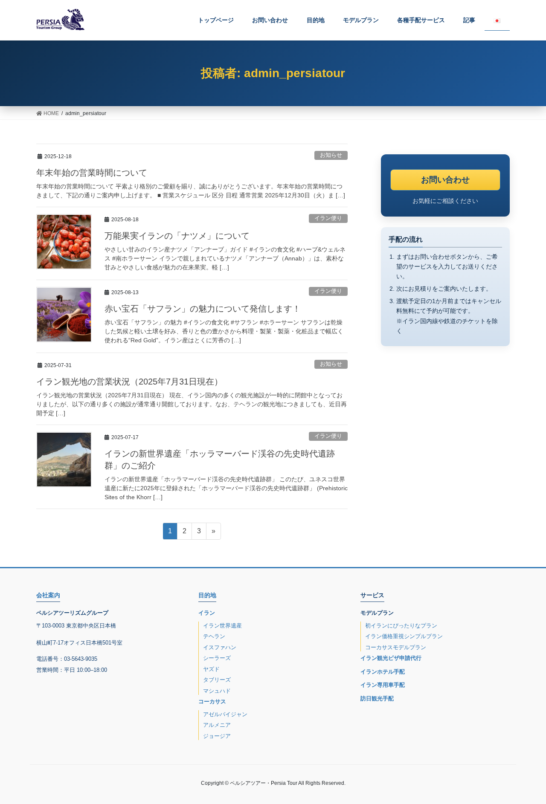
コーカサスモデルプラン (395, 647)
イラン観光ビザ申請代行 (390, 658)
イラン (206, 613)
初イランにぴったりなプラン (401, 625)
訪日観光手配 (377, 698)
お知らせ (331, 155)
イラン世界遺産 (222, 625)
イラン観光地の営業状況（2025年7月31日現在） (129, 381)
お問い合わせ (445, 179)
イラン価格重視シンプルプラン (404, 636)
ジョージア (217, 736)
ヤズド (211, 669)
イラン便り (328, 218)
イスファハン (219, 647)
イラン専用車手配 (382, 685)
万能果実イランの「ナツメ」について (177, 235)
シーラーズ (217, 658)
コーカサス (212, 701)
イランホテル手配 (382, 671)
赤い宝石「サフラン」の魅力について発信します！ (203, 308)
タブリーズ (217, 680)
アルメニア (217, 725)
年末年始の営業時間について (91, 172)
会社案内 (48, 595)
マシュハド (217, 691)
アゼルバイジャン (225, 714)
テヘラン (214, 636)
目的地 (207, 595)
